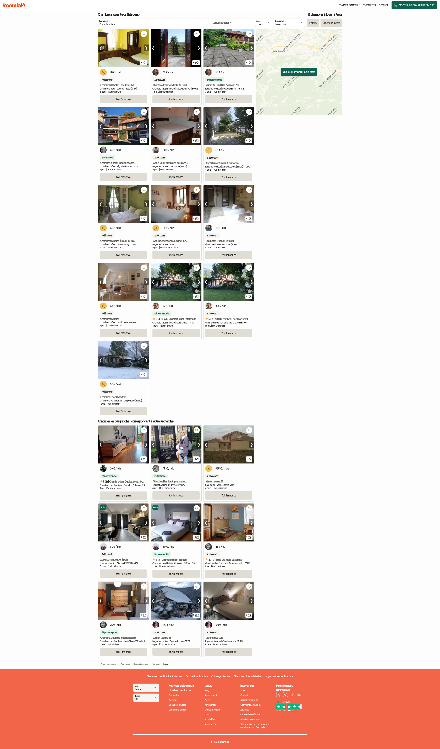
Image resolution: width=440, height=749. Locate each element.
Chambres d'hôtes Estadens (248, 676)
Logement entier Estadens (279, 676)
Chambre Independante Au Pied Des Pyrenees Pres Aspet (182, 85)
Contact (244, 695)
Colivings (173, 700)
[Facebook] (278, 695)
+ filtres (313, 22)
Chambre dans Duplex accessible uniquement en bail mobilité (141, 481)
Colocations (174, 695)
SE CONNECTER (369, 5)
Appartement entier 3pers (114, 559)
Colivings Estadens (220, 676)
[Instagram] (285, 695)
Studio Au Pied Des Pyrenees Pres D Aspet (227, 85)
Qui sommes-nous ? (249, 700)
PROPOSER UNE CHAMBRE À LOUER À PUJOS (417, 5)
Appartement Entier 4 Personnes (223, 163)
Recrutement (211, 695)
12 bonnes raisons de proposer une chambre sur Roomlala (254, 725)
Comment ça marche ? (250, 705)
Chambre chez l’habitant (174, 559)
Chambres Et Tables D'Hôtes (220, 240)
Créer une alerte (331, 22)
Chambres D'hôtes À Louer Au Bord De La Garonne (126, 240)
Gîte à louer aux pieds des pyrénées (172, 162)
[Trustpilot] (289, 710)
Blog (207, 690)
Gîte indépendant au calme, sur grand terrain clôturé (180, 240)
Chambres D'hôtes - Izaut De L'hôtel (118, 85)
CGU (206, 714)
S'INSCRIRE (383, 5)
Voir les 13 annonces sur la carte (299, 71)
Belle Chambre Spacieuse (229, 559)
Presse (207, 700)
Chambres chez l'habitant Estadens (165, 676)
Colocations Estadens (197, 676)
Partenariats (210, 705)
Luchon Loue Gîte (162, 637)
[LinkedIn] (299, 695)
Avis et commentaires (250, 719)
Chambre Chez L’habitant (113, 397)
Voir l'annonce (123, 99)
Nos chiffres (210, 719)
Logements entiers (177, 709)
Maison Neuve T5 (214, 481)
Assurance (244, 709)
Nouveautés (210, 724)
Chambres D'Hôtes (109, 318)
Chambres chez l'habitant (180, 690)
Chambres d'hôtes (177, 705)
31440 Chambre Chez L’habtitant (179, 318)
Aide (242, 690)
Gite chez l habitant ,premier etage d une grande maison (183, 481)
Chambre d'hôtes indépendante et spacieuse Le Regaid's (130, 162)
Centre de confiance (250, 714)
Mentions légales (212, 709)
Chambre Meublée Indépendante (118, 637)
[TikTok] (292, 695)
